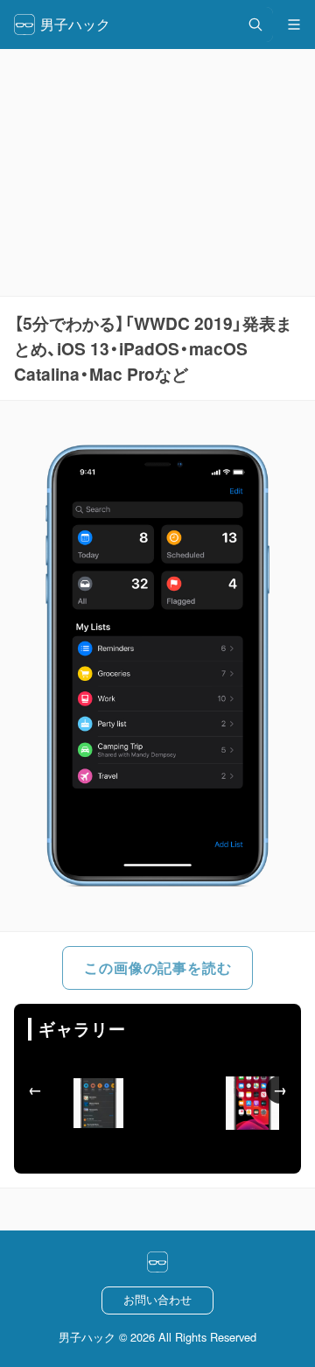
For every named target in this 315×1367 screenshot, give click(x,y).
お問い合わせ (157, 1299)
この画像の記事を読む (157, 967)
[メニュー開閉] (294, 24)
